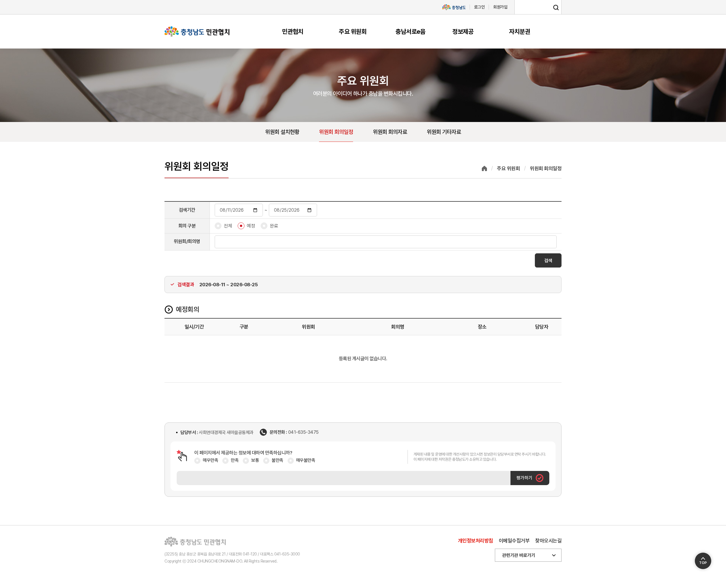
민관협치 (292, 31)
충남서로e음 (410, 31)
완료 (274, 226)
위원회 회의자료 (390, 132)
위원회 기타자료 (444, 132)
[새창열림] (453, 7)
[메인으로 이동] (196, 31)
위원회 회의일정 (336, 132)
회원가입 (500, 7)
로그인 (479, 7)
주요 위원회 (352, 31)
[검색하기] (556, 7)
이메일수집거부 (514, 541)
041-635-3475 (303, 432)
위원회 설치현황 (282, 132)
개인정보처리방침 (475, 541)
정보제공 (462, 31)
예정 (251, 226)
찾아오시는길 (548, 541)
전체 (228, 226)
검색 (548, 260)
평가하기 (524, 478)
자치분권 (519, 31)
